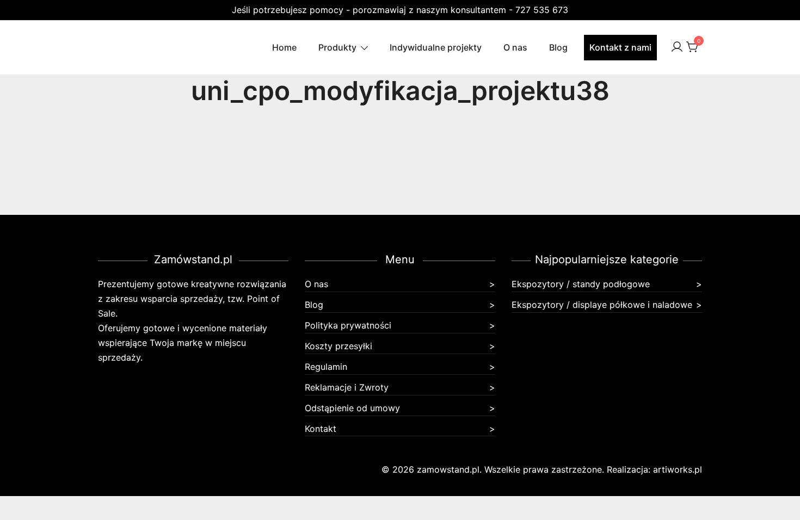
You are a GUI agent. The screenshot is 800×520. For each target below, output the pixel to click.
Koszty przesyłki (338, 346)
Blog (558, 47)
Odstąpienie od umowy (352, 408)
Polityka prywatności (348, 325)
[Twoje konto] (677, 47)
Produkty (337, 47)
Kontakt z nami (620, 47)
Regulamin (326, 366)
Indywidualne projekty (436, 47)
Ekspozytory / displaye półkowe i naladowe (602, 304)
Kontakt (320, 428)
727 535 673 (541, 9)
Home (284, 47)
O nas (515, 47)
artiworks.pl (677, 469)
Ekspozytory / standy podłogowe (581, 283)
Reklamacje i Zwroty (347, 387)
